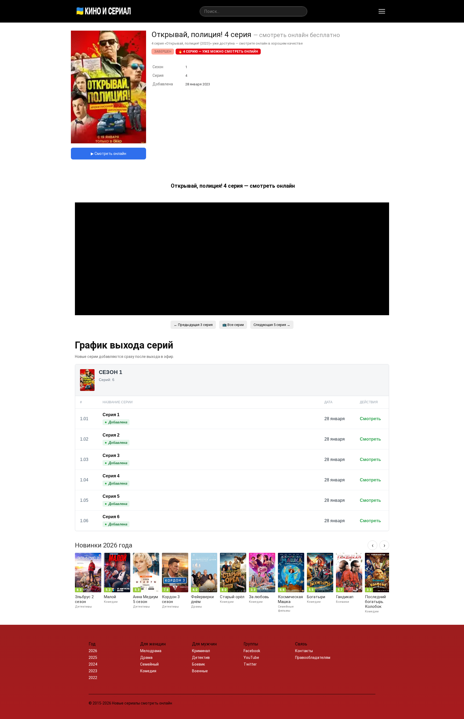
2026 (93, 651)
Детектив (201, 657)
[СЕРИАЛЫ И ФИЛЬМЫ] (103, 11)
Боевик (198, 664)
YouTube (251, 657)
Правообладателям (312, 657)
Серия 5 (111, 496)
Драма (146, 657)
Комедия (148, 671)
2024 (93, 664)
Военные (200, 671)
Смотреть (370, 418)
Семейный (149, 664)
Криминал (201, 651)
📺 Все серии (233, 325)
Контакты (304, 651)
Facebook (252, 651)
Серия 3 (111, 455)
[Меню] (382, 11)
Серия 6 (111, 516)
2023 (93, 671)
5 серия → (271, 325)
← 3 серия (193, 325)
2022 (93, 678)
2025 (93, 657)
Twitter (250, 664)
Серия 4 (111, 476)
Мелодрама (150, 651)
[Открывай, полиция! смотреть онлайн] (108, 141)
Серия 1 (111, 414)
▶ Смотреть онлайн (108, 153)
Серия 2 (111, 435)
